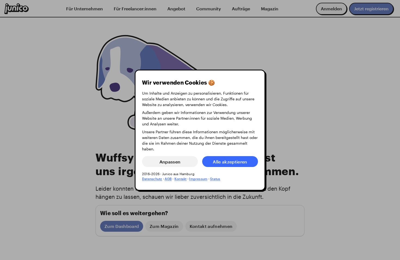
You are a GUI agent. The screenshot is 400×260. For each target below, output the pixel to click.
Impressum (198, 179)
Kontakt (180, 179)
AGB (168, 179)
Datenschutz (152, 179)
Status (215, 179)
